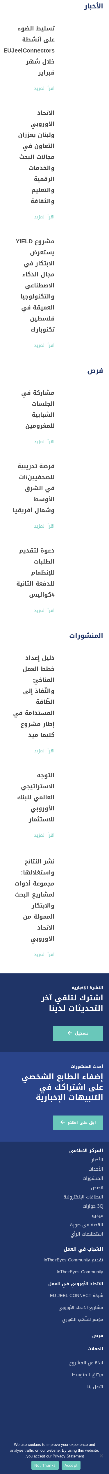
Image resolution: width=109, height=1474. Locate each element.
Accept (71, 1465)
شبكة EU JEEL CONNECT (76, 1296)
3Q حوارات (93, 1206)
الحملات (95, 1349)
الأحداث (95, 1169)
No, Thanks (45, 1465)
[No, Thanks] (102, 1456)
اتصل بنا (95, 1386)
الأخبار (97, 1159)
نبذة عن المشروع (86, 1362)
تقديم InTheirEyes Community (73, 1260)
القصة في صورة (86, 1224)
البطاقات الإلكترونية (83, 1196)
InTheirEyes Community (80, 1272)
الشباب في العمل (83, 1249)
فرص (97, 1335)
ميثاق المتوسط (87, 1374)
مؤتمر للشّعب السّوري (82, 1319)
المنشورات (93, 1178)
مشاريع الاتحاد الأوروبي (80, 1307)
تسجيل (82, 1033)
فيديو (97, 1215)
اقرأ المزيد (44, 88)
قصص (97, 1187)
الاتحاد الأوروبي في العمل (75, 1284)
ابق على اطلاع (82, 1123)
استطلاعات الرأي (86, 1233)
